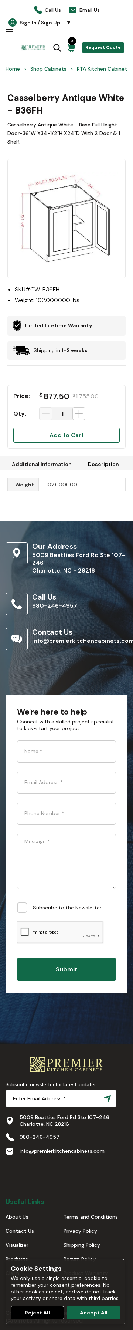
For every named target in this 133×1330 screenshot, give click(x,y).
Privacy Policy (80, 1231)
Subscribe (106, 1098)
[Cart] (71, 48)
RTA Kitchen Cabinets (103, 68)
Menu (9, 31)
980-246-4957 (54, 606)
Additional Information (42, 464)
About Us (17, 1216)
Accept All (94, 1312)
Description (103, 464)
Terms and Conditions (91, 1216)
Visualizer (17, 1245)
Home (13, 68)
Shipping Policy (82, 1245)
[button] (66, 218)
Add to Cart (67, 435)
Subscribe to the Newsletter (67, 907)
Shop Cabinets (48, 68)
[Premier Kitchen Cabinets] (32, 47)
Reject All (37, 1312)
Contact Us (20, 1231)
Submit (67, 969)
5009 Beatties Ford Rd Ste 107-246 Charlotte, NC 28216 (64, 1120)
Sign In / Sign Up (45, 22)
